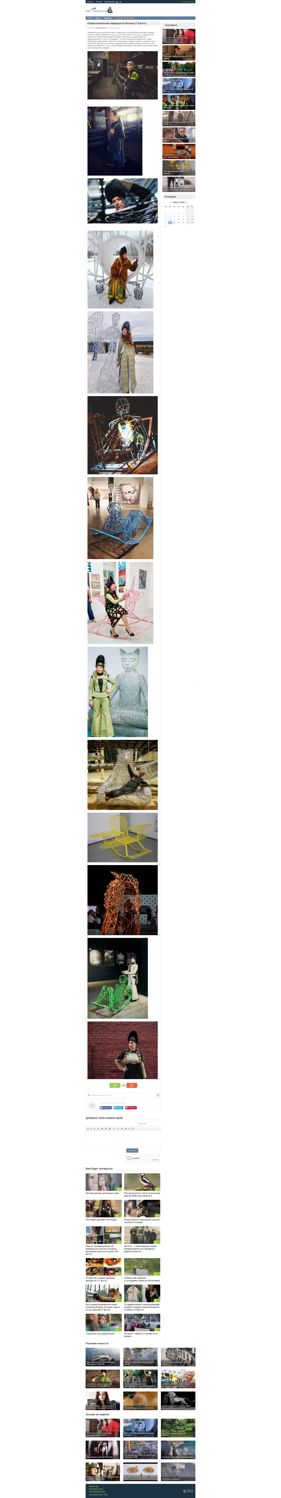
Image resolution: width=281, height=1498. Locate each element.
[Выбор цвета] (118, 1128)
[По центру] (106, 1128)
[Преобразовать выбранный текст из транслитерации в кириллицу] (129, 1128)
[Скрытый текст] (122, 1128)
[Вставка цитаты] (126, 1128)
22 (188, 219)
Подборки (108, 18)
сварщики (94, 1095)
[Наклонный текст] (91, 1128)
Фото (90, 18)
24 (166, 222)
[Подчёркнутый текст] (94, 1128)
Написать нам (93, 1486)
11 (170, 216)
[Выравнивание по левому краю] (102, 1128)
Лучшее (99, 2)
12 (174, 216)
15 (188, 216)
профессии (103, 1095)
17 (166, 219)
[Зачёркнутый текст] (98, 1128)
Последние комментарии (124, 18)
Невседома (103, 12)
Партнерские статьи (96, 1489)
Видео (98, 18)
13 (179, 216)
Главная (90, 2)
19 (174, 219)
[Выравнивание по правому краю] (109, 1128)
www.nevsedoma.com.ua (97, 1491)
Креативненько (101, 28)
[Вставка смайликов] (114, 1128)
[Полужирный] (88, 1128)
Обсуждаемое (109, 2)
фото (110, 1095)
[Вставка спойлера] (133, 1128)
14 (183, 216)
